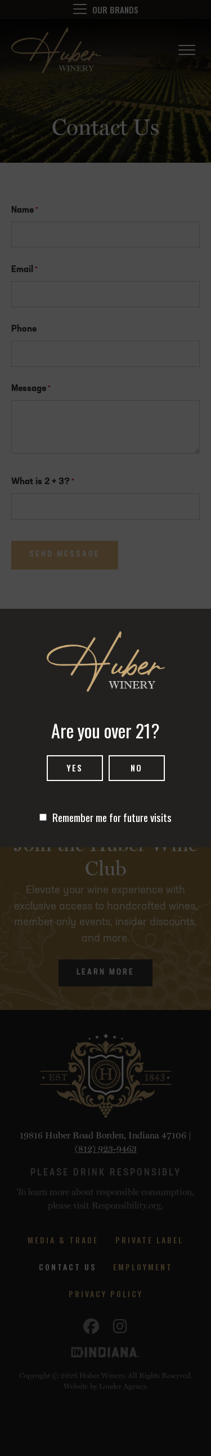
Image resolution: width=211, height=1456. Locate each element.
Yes (74, 767)
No (136, 767)
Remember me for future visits (112, 817)
